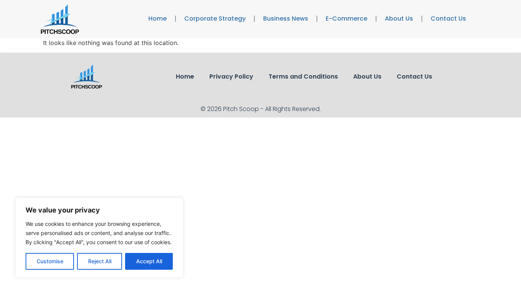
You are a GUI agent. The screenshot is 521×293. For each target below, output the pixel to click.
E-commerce (346, 18)
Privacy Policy (231, 76)
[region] (99, 238)
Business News (285, 18)
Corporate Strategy (215, 18)
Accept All (149, 261)
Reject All (99, 261)
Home (157, 18)
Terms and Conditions (303, 76)
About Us (399, 18)
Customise (50, 261)
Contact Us (448, 18)
